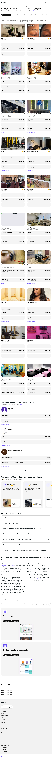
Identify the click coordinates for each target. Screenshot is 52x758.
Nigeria (27, 5)
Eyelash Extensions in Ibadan (7, 694)
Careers (2, 713)
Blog (2, 717)
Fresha (13, 565)
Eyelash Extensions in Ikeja (6, 692)
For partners (3, 724)
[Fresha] (3, 2)
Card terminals (4, 728)
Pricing (2, 726)
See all (26, 470)
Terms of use (3, 742)
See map (35, 10)
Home (2, 5)
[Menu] (49, 2)
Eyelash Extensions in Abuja (6, 688)
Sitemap (3, 719)
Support (2, 730)
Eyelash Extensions (19, 5)
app (9, 590)
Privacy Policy (4, 738)
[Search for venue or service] (45, 2)
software (31, 569)
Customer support (4, 715)
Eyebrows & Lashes (9, 5)
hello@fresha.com (41, 578)
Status (2, 732)
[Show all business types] (49, 604)
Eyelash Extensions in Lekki (6, 690)
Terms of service (4, 740)
